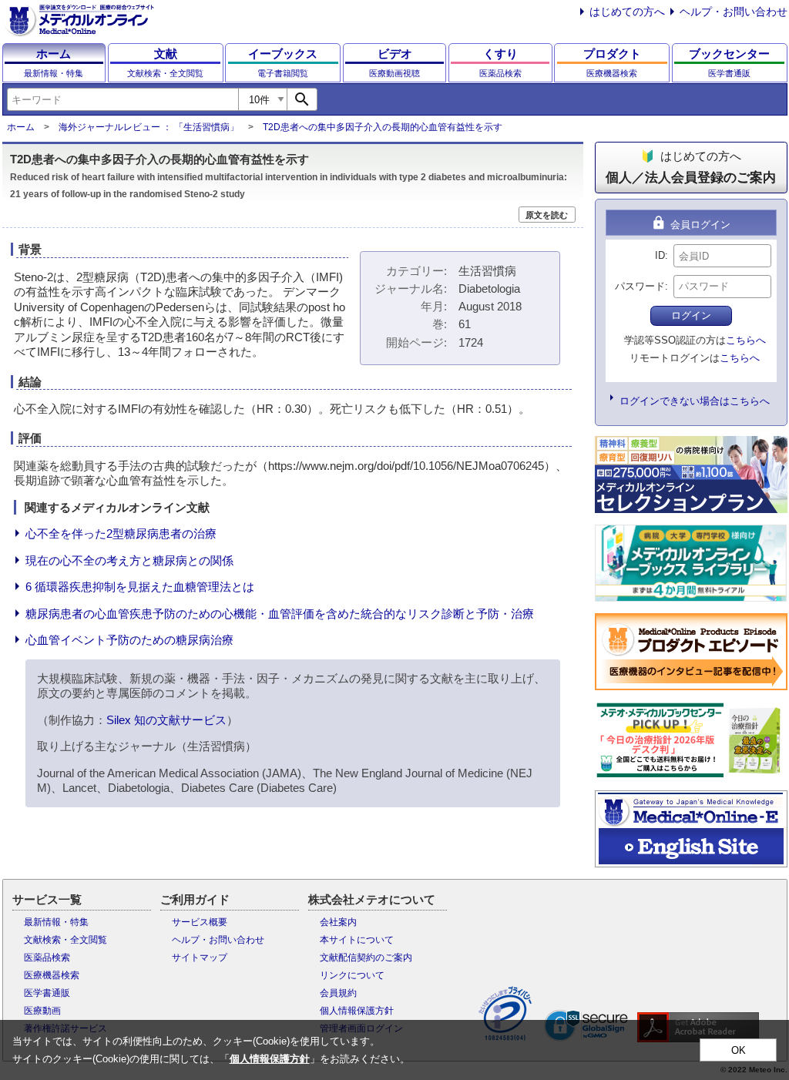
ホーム (21, 127)
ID (660, 255)
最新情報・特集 (56, 922)
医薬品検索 (47, 957)
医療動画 (42, 1010)
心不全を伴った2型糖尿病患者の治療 (121, 533)
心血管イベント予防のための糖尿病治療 (129, 639)
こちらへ (746, 340)
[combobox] (122, 99)
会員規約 (338, 993)
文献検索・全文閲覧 (65, 939)
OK (738, 1050)
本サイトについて (357, 939)
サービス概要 (199, 922)
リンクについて (352, 975)
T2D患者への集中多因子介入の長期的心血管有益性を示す (382, 127)
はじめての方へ (627, 11)
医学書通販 (47, 993)
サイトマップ (199, 957)
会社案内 (338, 922)
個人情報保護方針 (357, 1010)
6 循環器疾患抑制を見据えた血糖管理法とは (139, 586)
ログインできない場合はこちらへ (694, 401)
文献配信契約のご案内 (366, 957)
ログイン (691, 315)
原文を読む (546, 215)
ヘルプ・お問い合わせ (733, 11)
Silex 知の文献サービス (166, 719)
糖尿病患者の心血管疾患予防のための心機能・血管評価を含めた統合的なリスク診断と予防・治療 (279, 613)
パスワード (640, 286)
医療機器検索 (51, 975)
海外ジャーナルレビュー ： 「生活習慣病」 (149, 127)
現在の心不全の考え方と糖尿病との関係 (129, 560)
